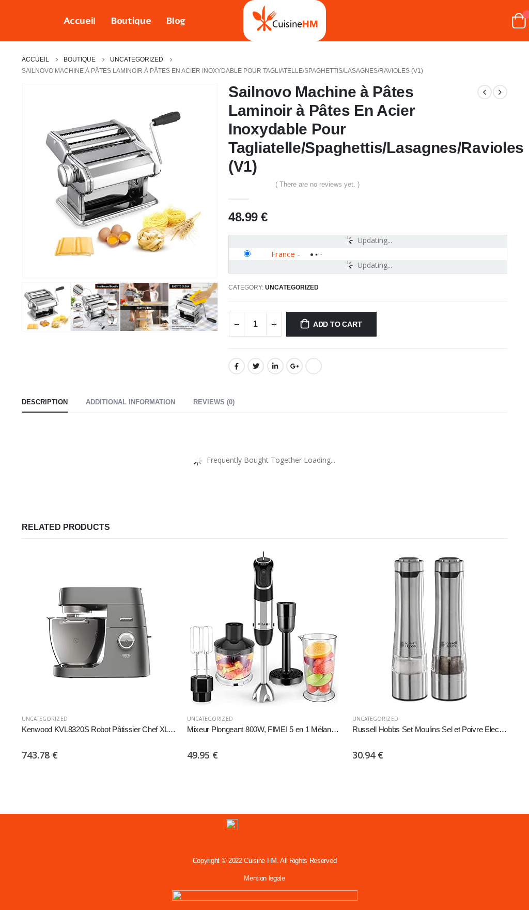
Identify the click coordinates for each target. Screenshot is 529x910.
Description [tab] (45, 402)
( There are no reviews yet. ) (317, 184)
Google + (294, 366)
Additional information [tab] (130, 402)
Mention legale (264, 878)
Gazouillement (255, 366)
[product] (99, 628)
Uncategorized (292, 287)
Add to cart (337, 324)
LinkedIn (275, 366)
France (283, 254)
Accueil (80, 20)
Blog (175, 20)
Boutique (131, 20)
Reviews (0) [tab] (214, 402)
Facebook (236, 366)
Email (313, 366)
